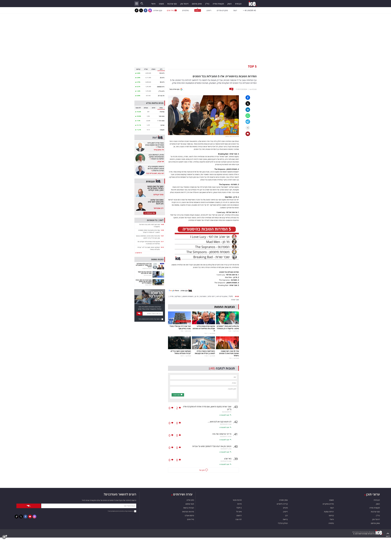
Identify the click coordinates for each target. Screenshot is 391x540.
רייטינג (208, 10)
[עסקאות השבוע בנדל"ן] (179, 318)
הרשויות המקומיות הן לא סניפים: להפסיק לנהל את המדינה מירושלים (156, 168)
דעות (235, 10)
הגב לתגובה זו (224, 415)
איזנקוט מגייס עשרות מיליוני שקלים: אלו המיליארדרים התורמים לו (204, 328)
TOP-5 (239, 508)
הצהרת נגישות (188, 508)
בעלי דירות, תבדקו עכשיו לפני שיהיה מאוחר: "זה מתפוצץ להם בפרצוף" (144, 265)
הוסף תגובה (176, 395)
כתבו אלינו (190, 500)
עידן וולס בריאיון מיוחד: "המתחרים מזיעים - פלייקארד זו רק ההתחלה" (228, 327)
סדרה (171, 296)
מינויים (285, 508)
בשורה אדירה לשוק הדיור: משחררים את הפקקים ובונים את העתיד (154, 145)
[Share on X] (247, 103)
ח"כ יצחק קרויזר (159, 150)
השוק (229, 3)
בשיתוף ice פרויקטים (147, 268)
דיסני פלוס (211, 296)
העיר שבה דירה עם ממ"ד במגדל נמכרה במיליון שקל (180, 327)
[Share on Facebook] (247, 97)
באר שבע (227, 458)
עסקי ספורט (283, 500)
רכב (286, 515)
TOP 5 (252, 66)
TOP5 (231, 296)
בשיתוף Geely (148, 285)
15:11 (162, 241)
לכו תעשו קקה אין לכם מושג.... (219, 421)
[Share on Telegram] (247, 121)
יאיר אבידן (161, 161)
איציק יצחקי (188, 331)
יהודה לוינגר (236, 331)
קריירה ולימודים (282, 504)
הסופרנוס (203, 296)
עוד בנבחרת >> (150, 213)
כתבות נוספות (157, 259)
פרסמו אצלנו (189, 515)
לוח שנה (238, 519)
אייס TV (239, 511)
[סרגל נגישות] (4, 537)
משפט (161, 3)
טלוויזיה (331, 523)
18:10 (162, 247)
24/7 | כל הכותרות (155, 220)
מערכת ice (253, 89)
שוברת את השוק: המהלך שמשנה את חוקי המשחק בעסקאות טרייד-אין (144, 281)
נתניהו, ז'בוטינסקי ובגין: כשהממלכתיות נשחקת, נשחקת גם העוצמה (156, 157)
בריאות (285, 519)
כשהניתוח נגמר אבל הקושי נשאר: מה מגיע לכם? (145, 272)
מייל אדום (170, 10)
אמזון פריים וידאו (221, 296)
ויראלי (153, 3)
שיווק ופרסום (197, 3)
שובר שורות (235, 299)
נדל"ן (207, 3)
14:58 (162, 230)
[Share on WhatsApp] (247, 115)
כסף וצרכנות (172, 3)
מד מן (196, 296)
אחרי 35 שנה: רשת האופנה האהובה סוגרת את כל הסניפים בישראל (229, 353)
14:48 (162, 224)
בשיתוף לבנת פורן (148, 275)
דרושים (239, 515)
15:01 (162, 236)
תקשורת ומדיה (218, 3)
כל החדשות (139, 253)
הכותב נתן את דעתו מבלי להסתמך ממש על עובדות (211, 446)
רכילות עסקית (329, 511)
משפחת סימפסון (187, 296)
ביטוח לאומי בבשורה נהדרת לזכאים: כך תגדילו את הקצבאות (205, 352)
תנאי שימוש (190, 504)
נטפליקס (178, 296)
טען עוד (202, 470)
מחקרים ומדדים (222, 10)
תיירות (239, 504)
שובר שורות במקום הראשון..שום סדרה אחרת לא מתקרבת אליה (207, 408)
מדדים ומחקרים (328, 504)
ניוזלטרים (185, 10)
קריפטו (331, 515)
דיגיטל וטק (184, 3)
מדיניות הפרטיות (188, 511)
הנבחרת (238, 3)
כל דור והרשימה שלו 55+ (221, 434)
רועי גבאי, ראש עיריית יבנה (155, 173)
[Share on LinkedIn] (247, 109)
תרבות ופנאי (237, 500)
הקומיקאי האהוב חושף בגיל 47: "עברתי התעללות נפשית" (180, 352)
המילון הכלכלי (283, 523)
